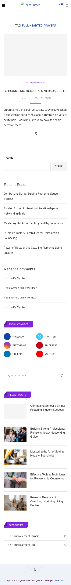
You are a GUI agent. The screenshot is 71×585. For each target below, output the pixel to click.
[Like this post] (27, 133)
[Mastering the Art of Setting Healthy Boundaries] (15, 457)
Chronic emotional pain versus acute (35, 91)
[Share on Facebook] (31, 133)
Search (8, 158)
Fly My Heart (20, 278)
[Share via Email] (44, 133)
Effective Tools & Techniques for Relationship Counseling (31, 235)
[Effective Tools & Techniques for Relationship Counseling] (15, 480)
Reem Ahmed (11, 287)
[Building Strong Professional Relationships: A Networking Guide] (15, 434)
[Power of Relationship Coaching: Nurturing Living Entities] (15, 503)
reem (27, 98)
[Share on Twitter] (35, 133)
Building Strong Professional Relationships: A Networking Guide (31, 211)
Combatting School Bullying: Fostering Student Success (32, 196)
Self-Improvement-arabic (37, 536)
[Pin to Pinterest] (40, 133)
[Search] (67, 5)
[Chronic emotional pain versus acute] (35, 55)
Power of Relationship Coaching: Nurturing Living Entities (33, 250)
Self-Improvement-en (37, 545)
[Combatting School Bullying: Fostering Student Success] (15, 411)
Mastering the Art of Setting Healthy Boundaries (33, 223)
